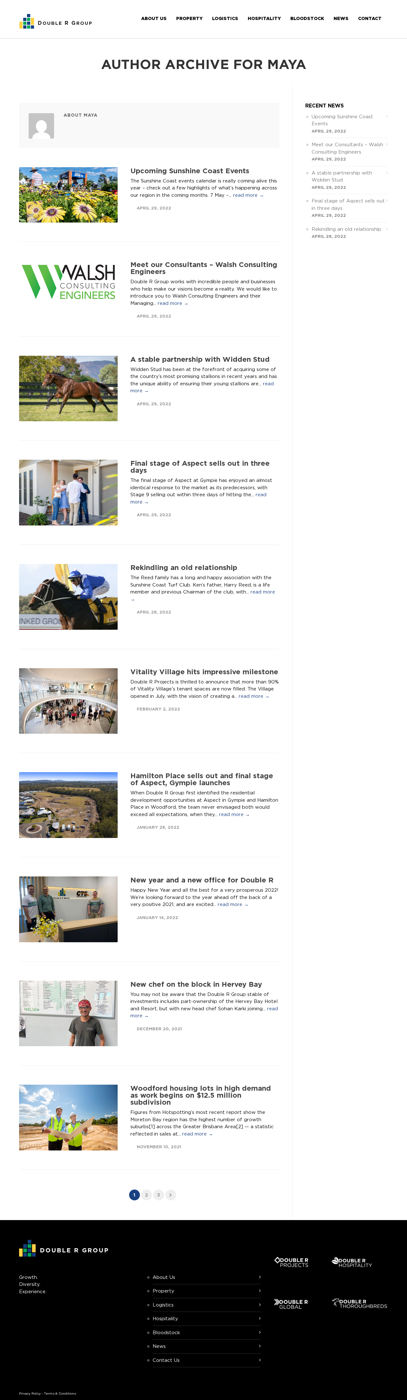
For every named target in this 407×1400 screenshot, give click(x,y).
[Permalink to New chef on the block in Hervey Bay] (68, 1014)
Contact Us (166, 1360)
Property (189, 18)
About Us (154, 18)
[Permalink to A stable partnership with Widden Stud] (68, 389)
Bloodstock (307, 18)
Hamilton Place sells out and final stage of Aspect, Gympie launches (201, 779)
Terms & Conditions (60, 1393)
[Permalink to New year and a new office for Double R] (68, 909)
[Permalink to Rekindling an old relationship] (68, 597)
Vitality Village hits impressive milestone (204, 672)
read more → (248, 195)
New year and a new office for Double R (201, 880)
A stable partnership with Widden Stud (200, 359)
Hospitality (264, 18)
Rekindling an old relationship (183, 567)
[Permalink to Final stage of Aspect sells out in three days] (68, 492)
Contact (370, 18)
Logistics (225, 18)
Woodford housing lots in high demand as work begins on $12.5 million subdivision (200, 1095)
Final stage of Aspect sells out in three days (200, 466)
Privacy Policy (30, 1393)
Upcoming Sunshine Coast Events (189, 171)
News (341, 18)
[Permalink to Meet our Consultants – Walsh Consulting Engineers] (68, 282)
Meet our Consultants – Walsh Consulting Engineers (203, 267)
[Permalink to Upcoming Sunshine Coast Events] (68, 195)
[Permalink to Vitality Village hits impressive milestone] (68, 701)
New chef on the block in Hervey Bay (196, 984)
